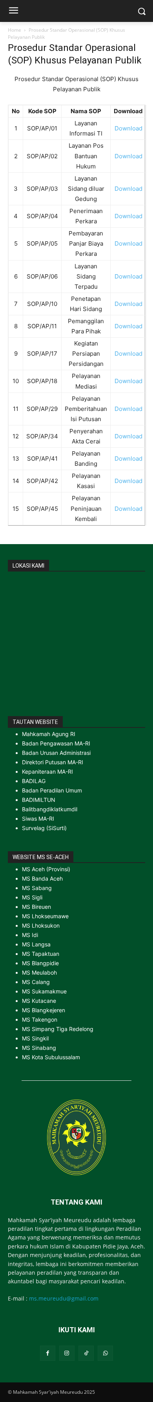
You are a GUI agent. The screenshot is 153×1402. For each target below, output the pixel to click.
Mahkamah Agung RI (48, 734)
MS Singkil (35, 1038)
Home (14, 30)
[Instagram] (67, 1353)
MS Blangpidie (40, 963)
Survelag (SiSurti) (44, 828)
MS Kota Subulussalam (51, 1057)
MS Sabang (37, 888)
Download (128, 128)
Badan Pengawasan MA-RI (56, 743)
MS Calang (36, 982)
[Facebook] (47, 1353)
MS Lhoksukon (41, 925)
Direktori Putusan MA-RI (52, 762)
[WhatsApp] (105, 1353)
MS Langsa (36, 944)
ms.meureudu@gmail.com (63, 1298)
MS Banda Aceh (42, 878)
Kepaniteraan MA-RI (47, 771)
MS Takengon (39, 1019)
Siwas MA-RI (38, 818)
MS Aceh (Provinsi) (46, 869)
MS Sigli (32, 897)
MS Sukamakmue (44, 991)
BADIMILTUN (38, 799)
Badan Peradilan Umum (52, 790)
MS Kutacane (39, 1000)
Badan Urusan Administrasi (56, 752)
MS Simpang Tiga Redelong (57, 1029)
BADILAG (34, 781)
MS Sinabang (39, 1047)
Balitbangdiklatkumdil (49, 809)
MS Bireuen (36, 906)
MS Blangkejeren (43, 1010)
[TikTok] (86, 1353)
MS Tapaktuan (40, 953)
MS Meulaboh (39, 972)
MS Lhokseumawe (45, 916)
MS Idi (30, 935)
